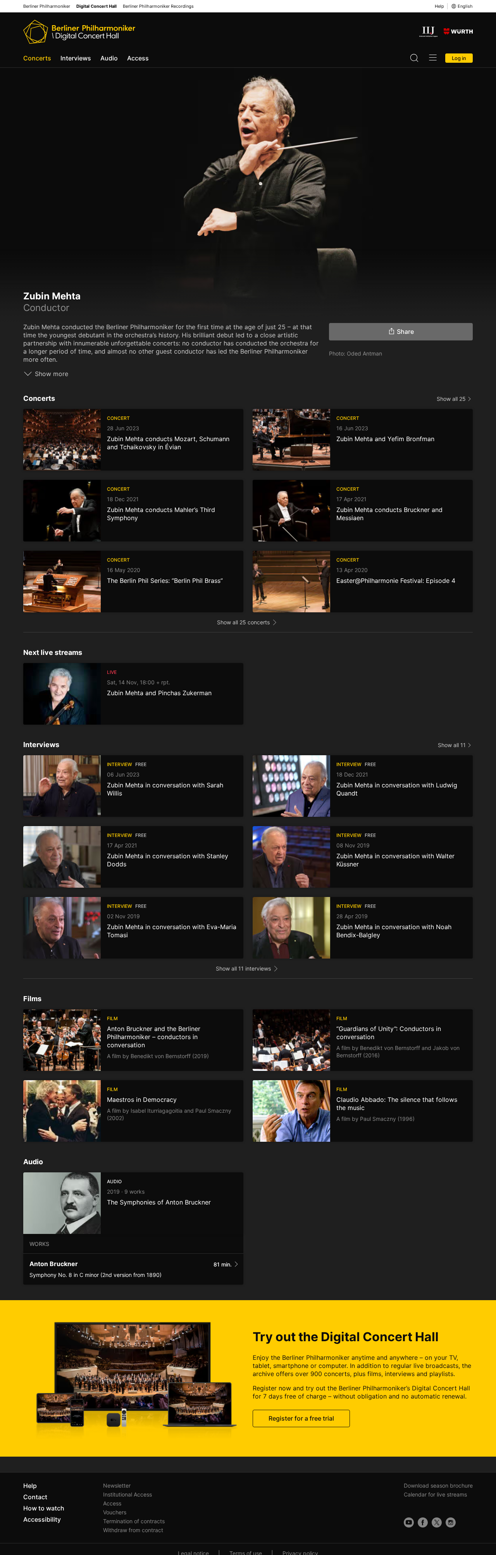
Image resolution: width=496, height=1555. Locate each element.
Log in (459, 58)
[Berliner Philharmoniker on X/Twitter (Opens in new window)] (437, 1522)
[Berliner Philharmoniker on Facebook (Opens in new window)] (423, 1522)
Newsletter (117, 1485)
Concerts (37, 58)
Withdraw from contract (133, 1530)
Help (439, 6)
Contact (35, 1497)
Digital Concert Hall (96, 6)
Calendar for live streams (435, 1494)
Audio (109, 58)
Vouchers (114, 1512)
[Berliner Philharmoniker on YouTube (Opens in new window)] (409, 1522)
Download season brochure (438, 1485)
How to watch (43, 1508)
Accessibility (42, 1519)
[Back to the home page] (79, 32)
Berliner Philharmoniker (46, 6)
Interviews (75, 58)
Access (138, 58)
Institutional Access (127, 1494)
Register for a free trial (301, 1419)
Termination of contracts (134, 1521)
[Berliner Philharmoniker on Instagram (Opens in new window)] (451, 1522)
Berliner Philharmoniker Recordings (158, 6)
